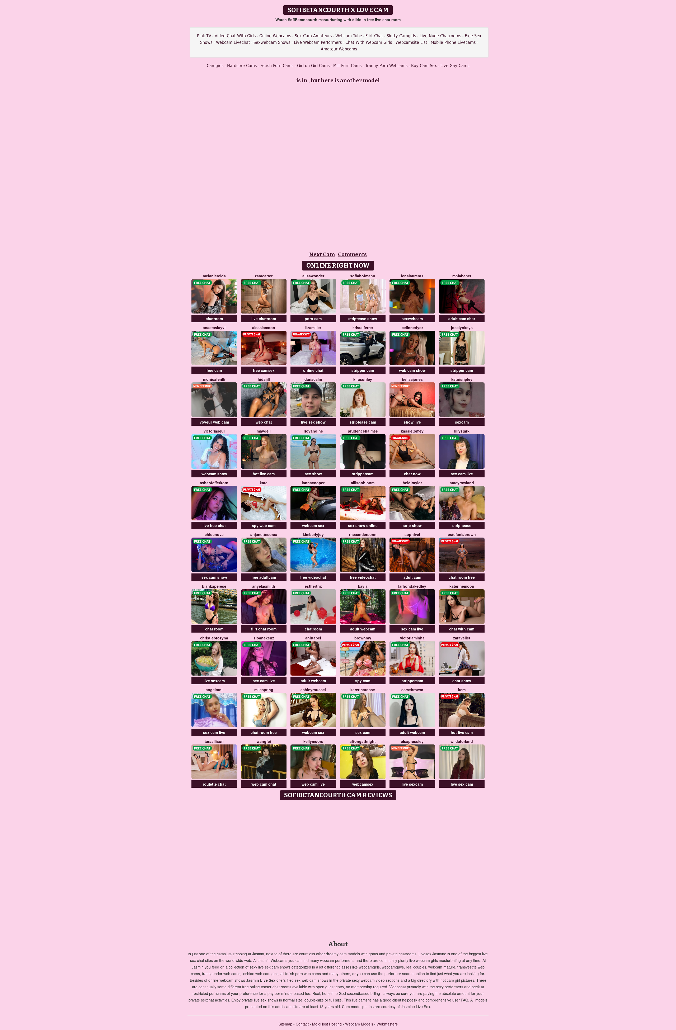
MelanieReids (214, 275)
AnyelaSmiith (263, 586)
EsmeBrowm (412, 689)
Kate (263, 482)
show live (412, 422)
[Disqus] (338, 868)
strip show (412, 525)
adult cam (412, 577)
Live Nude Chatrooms (440, 35)
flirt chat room (263, 629)
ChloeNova (214, 534)
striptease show (362, 318)
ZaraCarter (264, 275)
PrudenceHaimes (363, 431)
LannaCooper (313, 482)
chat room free (462, 577)
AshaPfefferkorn (214, 482)
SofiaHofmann (362, 275)
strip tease (461, 525)
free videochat (313, 577)
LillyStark (462, 431)
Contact (302, 1024)
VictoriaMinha (412, 637)
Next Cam (322, 254)
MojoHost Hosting (327, 1024)
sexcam (462, 422)
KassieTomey (412, 431)
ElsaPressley (412, 741)
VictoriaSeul (214, 431)
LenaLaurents (412, 275)
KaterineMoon (461, 586)
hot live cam (264, 473)
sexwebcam (412, 318)
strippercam (362, 473)
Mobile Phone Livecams (453, 42)
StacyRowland (462, 482)
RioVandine (313, 431)
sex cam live (462, 473)
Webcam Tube (348, 35)
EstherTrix (313, 586)
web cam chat (263, 784)
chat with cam (461, 629)
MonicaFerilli (214, 379)
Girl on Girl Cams (313, 65)
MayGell (264, 431)
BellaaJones (412, 379)
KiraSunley (362, 379)
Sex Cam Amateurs (313, 35)
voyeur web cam (214, 422)
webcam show (214, 473)
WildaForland (461, 741)
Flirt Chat (374, 35)
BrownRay (362, 637)
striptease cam (363, 422)
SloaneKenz (263, 637)
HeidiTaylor (412, 482)
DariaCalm (313, 379)
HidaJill (264, 379)
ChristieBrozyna (214, 637)
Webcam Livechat (233, 42)
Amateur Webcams (339, 48)
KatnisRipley (461, 379)
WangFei (264, 741)
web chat (264, 422)
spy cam (362, 680)
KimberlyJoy (313, 534)
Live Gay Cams (455, 65)
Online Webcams (275, 35)
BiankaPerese (214, 586)
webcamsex (362, 784)
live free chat (214, 525)
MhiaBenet (461, 275)
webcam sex (313, 525)
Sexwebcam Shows (271, 42)
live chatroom (263, 318)
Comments (352, 254)
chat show (461, 680)
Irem (462, 689)
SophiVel (412, 534)
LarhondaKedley (412, 586)
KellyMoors (313, 741)
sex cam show (214, 577)
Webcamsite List (411, 42)
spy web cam (263, 525)
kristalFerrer (363, 327)
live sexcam (214, 680)
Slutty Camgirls (401, 35)
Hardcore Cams (242, 65)
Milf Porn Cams (347, 65)
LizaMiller (313, 327)
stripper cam (362, 370)
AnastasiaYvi (214, 327)
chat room (214, 629)
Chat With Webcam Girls (368, 42)
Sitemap (285, 1024)
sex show (313, 473)
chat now (412, 473)
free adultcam (263, 577)
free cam (214, 370)
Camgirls (215, 65)
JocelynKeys (462, 327)
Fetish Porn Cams (277, 65)
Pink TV (204, 35)
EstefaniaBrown (462, 534)
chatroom (214, 318)
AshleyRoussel (313, 689)
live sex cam (462, 784)
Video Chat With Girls (235, 35)
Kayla (363, 586)
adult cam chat (461, 318)
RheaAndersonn (363, 534)
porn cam (313, 318)
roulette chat (214, 784)
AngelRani (214, 689)
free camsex (264, 370)
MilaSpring (263, 689)
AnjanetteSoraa (263, 534)
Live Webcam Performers (318, 42)
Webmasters (387, 1024)
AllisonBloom (362, 482)
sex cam (362, 732)
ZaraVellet (461, 637)
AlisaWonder (313, 275)
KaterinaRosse (362, 689)
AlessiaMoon (263, 327)
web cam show (412, 370)
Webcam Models (359, 1024)
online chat (313, 370)
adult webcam (362, 629)
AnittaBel (313, 637)
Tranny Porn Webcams (386, 65)
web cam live (313, 784)
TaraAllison (214, 741)
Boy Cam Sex (424, 65)
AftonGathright (363, 741)
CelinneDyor (412, 327)
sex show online (363, 525)
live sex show (313, 422)
